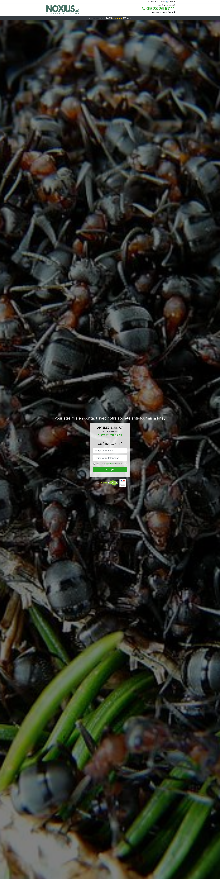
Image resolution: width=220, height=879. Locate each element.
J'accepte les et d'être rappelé (111, 464)
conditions (110, 464)
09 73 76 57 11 (160, 8)
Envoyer (110, 469)
